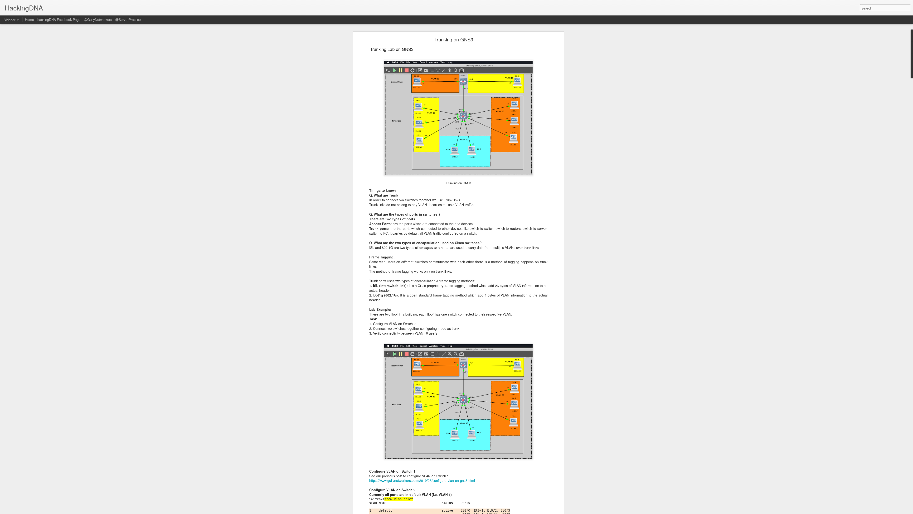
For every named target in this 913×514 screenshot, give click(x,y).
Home (29, 19)
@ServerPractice (128, 19)
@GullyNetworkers (98, 19)
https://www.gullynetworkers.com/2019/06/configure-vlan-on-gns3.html (422, 480)
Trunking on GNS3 (453, 39)
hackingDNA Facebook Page (59, 19)
